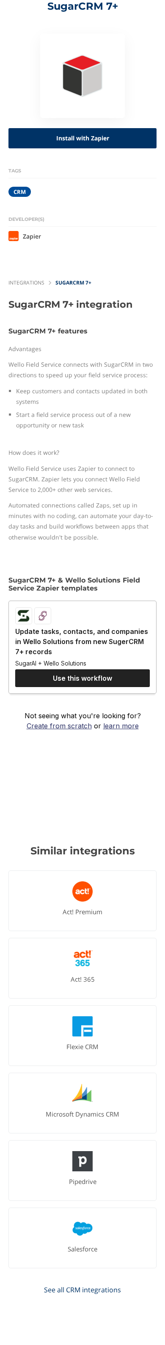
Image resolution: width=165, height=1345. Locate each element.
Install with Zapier (82, 138)
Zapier (32, 236)
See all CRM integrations (82, 1289)
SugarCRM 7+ (73, 282)
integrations (26, 282)
